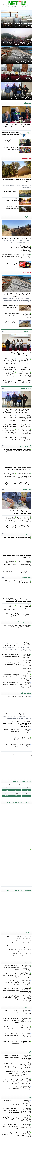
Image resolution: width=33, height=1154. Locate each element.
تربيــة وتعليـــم (26, 331)
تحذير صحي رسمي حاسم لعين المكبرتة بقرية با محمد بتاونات (17, 556)
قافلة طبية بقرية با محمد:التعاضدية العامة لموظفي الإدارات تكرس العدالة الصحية (9, 573)
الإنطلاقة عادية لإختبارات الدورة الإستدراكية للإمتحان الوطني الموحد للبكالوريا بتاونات (24, 383)
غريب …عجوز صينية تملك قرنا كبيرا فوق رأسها (11, 738)
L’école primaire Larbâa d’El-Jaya (11, 192)
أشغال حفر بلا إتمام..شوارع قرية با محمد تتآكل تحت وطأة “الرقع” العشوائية (10, 307)
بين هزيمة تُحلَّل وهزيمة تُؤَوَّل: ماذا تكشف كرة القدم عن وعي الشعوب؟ (11, 967)
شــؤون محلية (26, 272)
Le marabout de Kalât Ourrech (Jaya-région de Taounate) (17, 180)
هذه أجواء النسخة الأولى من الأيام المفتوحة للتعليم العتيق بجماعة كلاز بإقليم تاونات (17, 600)
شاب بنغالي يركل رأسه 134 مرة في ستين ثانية (11, 730)
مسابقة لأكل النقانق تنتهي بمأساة (12, 745)
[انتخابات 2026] (17, 766)
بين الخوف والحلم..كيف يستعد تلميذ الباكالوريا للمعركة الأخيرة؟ (10, 989)
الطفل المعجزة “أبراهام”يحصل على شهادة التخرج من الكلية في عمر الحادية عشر (10, 723)
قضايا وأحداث (26, 216)
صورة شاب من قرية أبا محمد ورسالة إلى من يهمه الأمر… (11, 200)
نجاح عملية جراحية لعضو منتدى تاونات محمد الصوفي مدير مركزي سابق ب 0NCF (10, 1073)
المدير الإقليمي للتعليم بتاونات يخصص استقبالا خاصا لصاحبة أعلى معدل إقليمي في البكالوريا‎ (17, 645)
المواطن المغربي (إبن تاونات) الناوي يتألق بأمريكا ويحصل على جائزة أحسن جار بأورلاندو (17, 410)
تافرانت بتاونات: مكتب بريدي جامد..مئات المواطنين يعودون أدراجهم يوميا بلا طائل (11, 323)
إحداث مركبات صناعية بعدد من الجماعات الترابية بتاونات (11, 148)
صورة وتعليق (26, 158)
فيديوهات (27, 103)
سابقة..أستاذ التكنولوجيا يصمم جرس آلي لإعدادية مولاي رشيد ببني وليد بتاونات (11, 684)
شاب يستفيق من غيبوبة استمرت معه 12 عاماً (16, 714)
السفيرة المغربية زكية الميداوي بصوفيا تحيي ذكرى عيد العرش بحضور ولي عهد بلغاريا (9, 440)
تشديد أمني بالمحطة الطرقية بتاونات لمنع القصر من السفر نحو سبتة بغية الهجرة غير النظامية (10, 248)
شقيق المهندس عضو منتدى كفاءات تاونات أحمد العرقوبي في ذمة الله (10, 1134)
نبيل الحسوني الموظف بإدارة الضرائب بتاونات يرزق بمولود (11, 1056)
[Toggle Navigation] (30, 4)
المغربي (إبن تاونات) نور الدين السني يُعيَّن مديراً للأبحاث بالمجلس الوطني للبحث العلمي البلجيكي (24, 440)
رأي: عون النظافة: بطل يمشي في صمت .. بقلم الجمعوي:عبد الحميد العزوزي (11, 982)
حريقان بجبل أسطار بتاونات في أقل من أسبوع (16, 238)
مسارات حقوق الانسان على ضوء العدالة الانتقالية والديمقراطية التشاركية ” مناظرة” (17, 125)
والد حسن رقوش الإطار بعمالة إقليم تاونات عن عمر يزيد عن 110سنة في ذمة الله (11, 1110)
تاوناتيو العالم (26, 388)
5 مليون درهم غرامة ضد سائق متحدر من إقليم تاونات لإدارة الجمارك (18, 512)
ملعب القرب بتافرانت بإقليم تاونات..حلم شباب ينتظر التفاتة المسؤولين (11, 315)
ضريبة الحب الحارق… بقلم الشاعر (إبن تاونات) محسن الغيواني (11, 1035)
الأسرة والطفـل (25, 445)
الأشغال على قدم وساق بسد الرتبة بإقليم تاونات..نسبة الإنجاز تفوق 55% (17, 295)
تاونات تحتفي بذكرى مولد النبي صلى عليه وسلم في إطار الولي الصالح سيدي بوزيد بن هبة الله (17, 942)
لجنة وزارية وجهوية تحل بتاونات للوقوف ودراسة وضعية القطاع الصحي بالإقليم (24, 573)
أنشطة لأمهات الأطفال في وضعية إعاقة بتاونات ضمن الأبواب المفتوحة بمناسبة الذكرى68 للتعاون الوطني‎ (18, 469)
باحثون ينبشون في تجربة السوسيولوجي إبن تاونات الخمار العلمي (24, 616)
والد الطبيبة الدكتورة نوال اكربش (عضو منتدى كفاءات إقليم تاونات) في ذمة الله (10, 1103)
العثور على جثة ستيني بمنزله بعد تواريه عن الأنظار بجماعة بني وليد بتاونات (10, 256)
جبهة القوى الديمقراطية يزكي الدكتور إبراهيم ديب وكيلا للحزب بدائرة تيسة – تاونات (17, 937)
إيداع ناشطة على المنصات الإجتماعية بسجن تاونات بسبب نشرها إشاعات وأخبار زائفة (9, 528)
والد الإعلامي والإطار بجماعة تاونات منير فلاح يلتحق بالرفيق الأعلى (11, 1126)
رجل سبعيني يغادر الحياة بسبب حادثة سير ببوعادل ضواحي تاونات (10, 263)
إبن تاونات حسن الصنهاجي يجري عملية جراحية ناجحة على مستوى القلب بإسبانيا (11, 1081)
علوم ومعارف (26, 577)
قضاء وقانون (26, 489)
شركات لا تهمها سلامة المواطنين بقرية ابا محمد (12, 207)
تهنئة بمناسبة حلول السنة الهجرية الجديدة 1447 (12, 1088)
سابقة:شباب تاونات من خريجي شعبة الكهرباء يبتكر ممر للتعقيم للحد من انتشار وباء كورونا (10, 676)
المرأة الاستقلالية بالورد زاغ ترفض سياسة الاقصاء (12, 141)
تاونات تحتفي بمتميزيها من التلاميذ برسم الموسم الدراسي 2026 (18, 354)
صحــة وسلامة (26, 533)
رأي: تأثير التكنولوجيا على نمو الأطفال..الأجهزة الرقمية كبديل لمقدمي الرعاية (11, 998)
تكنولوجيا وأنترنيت (24, 621)
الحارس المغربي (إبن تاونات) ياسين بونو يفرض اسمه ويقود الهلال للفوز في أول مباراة (9, 427)
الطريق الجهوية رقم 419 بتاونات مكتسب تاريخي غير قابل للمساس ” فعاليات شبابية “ (10, 134)
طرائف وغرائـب (26, 693)
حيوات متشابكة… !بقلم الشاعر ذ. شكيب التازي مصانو (10, 1012)
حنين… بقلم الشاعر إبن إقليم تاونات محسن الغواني (11, 1027)
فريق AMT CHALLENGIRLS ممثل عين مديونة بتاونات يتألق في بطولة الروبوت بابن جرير (10, 656)
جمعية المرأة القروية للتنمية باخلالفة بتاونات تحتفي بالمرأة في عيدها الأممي (9, 485)
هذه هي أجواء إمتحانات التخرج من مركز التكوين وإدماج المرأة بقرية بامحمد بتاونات (9, 383)
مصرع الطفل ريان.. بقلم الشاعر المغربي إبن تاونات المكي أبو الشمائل (11, 1020)
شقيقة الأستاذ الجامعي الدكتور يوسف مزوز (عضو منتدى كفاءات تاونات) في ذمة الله (10, 1118)
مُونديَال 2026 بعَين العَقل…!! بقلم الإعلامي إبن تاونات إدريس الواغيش (11, 975)
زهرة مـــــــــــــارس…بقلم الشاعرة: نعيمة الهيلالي (11, 1042)
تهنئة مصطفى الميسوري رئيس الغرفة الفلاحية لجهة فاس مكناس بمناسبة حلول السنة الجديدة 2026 (11, 1066)
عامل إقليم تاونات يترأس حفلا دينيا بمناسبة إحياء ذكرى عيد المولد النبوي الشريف (16, 950)
